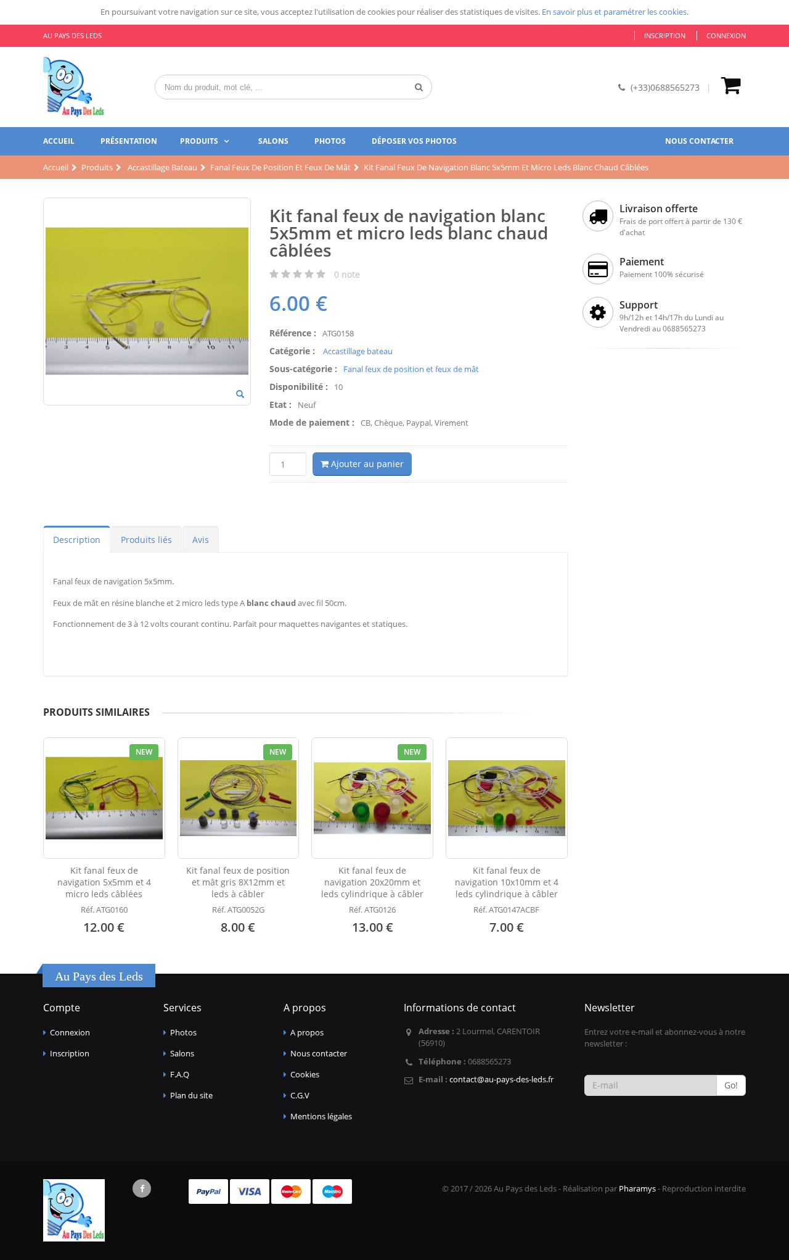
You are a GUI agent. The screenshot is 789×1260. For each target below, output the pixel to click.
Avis (200, 539)
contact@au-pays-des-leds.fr (501, 1079)
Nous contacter (699, 141)
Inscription (664, 35)
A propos (307, 1032)
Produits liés (146, 539)
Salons (273, 141)
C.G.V (299, 1095)
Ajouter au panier (366, 464)
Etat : (280, 404)
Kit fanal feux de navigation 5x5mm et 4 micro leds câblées (104, 882)
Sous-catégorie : (303, 369)
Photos (330, 141)
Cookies (304, 1074)
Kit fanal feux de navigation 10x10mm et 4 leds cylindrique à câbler (506, 882)
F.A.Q (179, 1074)
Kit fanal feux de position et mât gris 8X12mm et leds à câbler (238, 882)
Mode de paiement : (311, 422)
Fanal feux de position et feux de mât (411, 369)
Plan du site (191, 1095)
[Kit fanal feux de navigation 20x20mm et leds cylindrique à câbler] (372, 798)
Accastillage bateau (357, 351)
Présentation (128, 141)
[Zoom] (240, 395)
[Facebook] (142, 1188)
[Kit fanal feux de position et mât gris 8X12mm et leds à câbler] (238, 798)
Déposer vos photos (414, 141)
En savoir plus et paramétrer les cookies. (615, 11)
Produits (199, 141)
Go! (731, 1085)
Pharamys (637, 1188)
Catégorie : (292, 351)
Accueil (59, 141)
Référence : (292, 333)
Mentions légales (321, 1116)
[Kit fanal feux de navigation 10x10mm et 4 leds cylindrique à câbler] (506, 798)
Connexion (726, 35)
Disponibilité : (298, 386)
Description (76, 539)
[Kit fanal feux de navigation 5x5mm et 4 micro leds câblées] (104, 798)
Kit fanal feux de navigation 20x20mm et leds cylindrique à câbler (372, 882)
